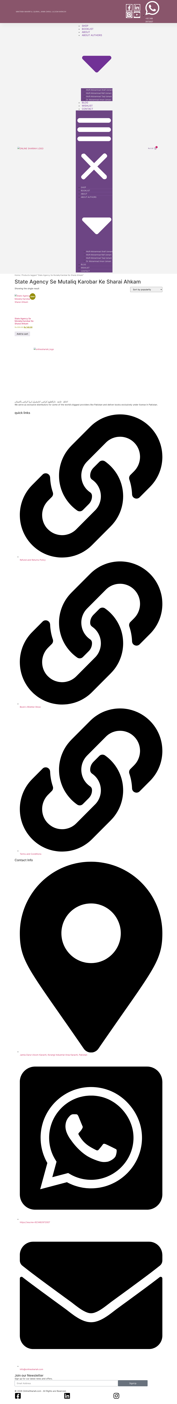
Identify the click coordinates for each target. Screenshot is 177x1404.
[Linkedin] (137, 7)
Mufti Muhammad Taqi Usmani (99, 96)
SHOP (85, 25)
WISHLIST (87, 105)
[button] (94, 148)
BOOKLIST (88, 29)
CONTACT (87, 108)
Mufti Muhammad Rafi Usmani (98, 93)
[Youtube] (137, 14)
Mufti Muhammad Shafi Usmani (99, 90)
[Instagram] (129, 14)
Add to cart (22, 334)
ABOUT (86, 32)
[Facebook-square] (129, 7)
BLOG (85, 102)
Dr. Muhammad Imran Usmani (98, 99)
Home (17, 275)
